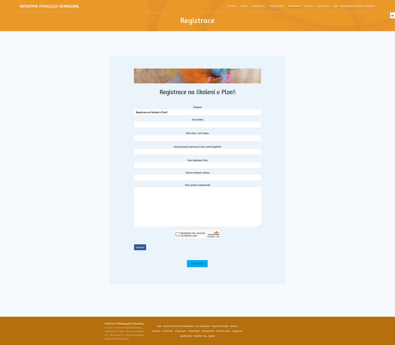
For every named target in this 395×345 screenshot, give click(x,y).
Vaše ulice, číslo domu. (197, 133)
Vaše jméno (197, 119)
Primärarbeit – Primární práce (216, 331)
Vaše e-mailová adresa (198, 172)
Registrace (294, 6)
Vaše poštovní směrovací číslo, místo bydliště (197, 146)
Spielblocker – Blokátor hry (193, 336)
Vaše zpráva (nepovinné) (197, 185)
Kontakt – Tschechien (316, 6)
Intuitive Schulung (49, 6)
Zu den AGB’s (197, 263)
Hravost (234, 326)
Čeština (231, 6)
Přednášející (276, 6)
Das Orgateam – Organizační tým (211, 326)
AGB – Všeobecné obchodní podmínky (354, 6)
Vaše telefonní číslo (197, 160)
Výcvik (244, 6)
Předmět (197, 107)
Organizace (258, 6)
